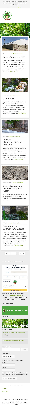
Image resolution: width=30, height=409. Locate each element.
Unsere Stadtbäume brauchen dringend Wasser (12, 188)
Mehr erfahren (14, 72)
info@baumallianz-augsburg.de (15, 7)
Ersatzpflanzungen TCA (14, 57)
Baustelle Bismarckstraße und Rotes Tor (12, 142)
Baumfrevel (8, 98)
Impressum (5, 388)
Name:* (3, 362)
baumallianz (20, 53)
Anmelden (15, 404)
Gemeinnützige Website (8, 402)
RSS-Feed (25, 402)
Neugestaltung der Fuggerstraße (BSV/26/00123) (13, 340)
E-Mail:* (4, 367)
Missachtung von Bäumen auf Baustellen (14, 227)
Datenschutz (5, 391)
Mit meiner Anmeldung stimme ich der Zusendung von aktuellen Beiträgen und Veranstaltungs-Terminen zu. (15, 374)
